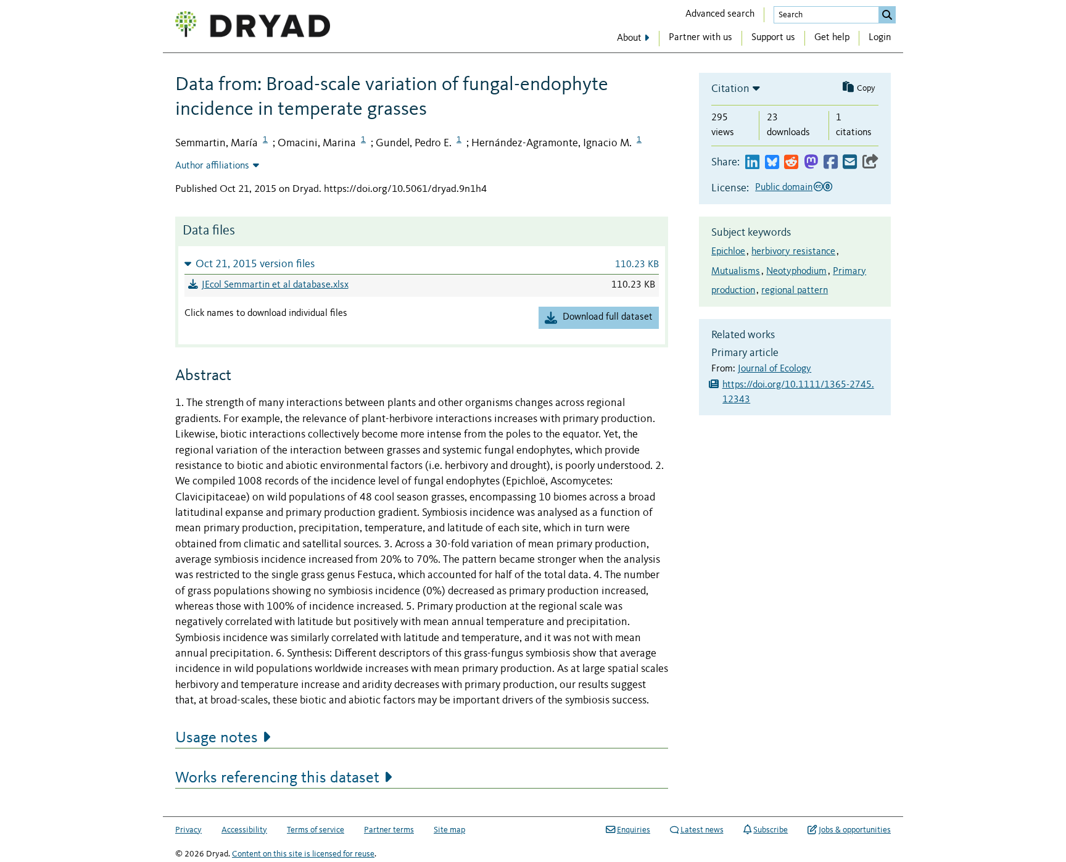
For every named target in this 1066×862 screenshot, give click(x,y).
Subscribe (770, 830)
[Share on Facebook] (831, 163)
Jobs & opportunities (855, 830)
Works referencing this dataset (277, 778)
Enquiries (633, 830)
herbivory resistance (793, 252)
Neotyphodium (796, 271)
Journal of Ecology (774, 369)
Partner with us (700, 38)
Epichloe (728, 252)
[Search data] (887, 14)
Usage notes (216, 738)
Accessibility (244, 830)
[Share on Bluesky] (772, 163)
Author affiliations (212, 166)
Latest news (702, 830)
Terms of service (315, 830)
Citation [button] (730, 88)
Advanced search (719, 14)
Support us (773, 38)
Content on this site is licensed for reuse (303, 854)
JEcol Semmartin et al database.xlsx (275, 285)
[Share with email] (850, 163)
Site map (449, 830)
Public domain (783, 188)
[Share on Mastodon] (811, 163)
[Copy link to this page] (870, 162)
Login (880, 38)
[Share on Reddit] (791, 163)
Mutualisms (735, 271)
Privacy (188, 830)
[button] (421, 263)
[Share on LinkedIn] (752, 163)
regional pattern (794, 291)
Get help (831, 38)
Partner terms (389, 830)
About (629, 38)
